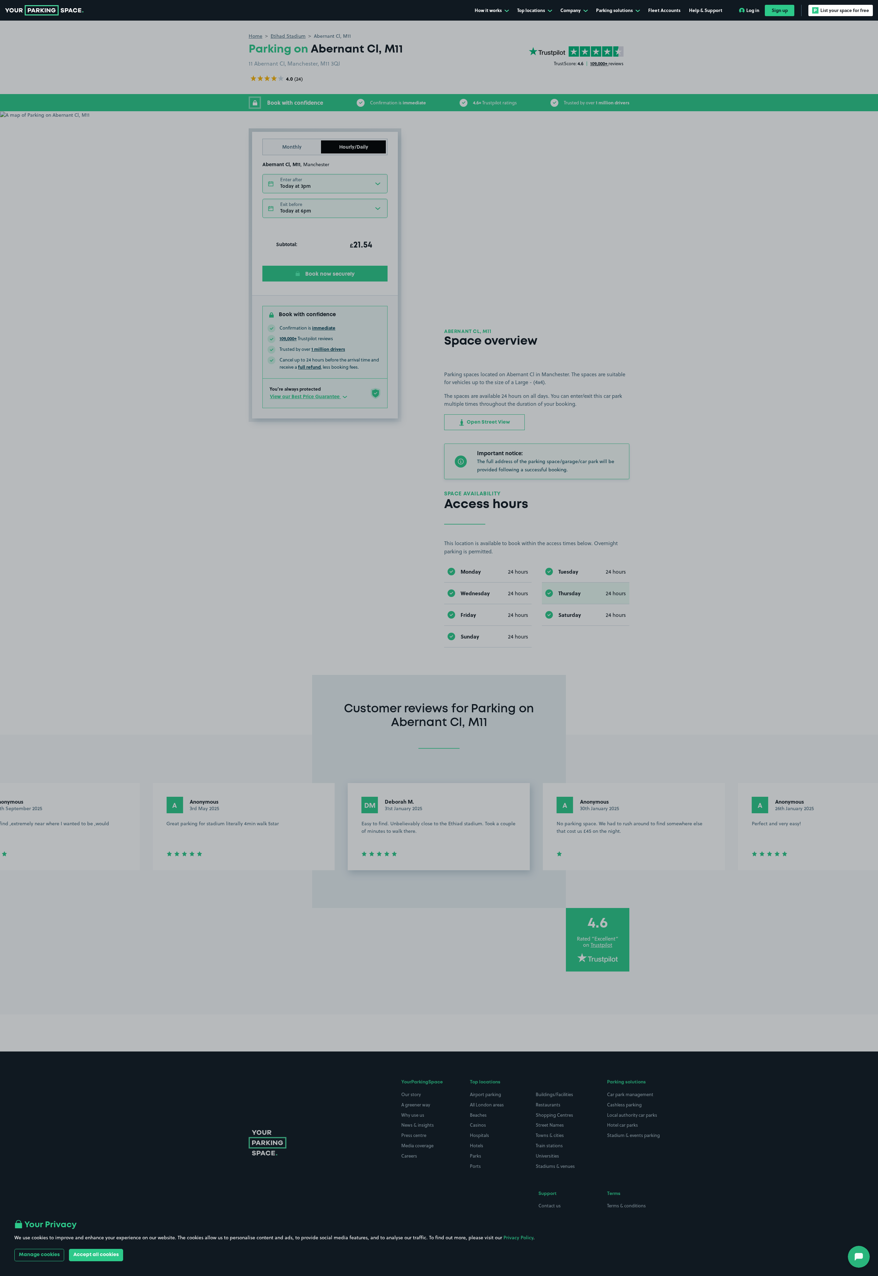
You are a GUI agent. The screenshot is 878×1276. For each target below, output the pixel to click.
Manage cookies (39, 1255)
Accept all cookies (96, 1255)
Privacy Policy (518, 1237)
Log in (752, 10)
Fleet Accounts (664, 10)
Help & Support (705, 10)
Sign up (780, 10)
